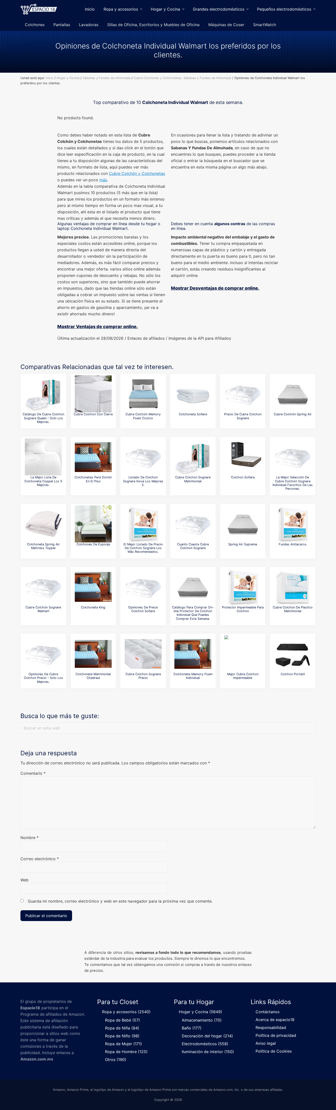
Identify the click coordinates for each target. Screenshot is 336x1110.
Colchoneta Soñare (193, 414)
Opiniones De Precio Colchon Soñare (143, 609)
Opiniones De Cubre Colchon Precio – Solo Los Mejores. (43, 678)
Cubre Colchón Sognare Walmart (43, 609)
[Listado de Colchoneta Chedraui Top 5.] (93, 653)
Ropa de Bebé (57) (122, 1020)
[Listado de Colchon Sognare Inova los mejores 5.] (143, 456)
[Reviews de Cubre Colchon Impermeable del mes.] (242, 653)
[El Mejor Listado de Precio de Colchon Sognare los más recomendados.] (143, 523)
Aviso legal (266, 1043)
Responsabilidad (271, 1027)
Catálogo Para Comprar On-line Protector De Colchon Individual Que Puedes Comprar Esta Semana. (193, 613)
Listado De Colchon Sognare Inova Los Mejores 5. (143, 481)
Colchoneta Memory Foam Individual (193, 676)
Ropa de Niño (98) (122, 1035)
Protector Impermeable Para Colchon (243, 609)
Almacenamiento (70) (202, 1020)
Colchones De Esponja (93, 544)
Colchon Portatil (293, 674)
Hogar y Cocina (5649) (200, 1011)
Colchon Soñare (243, 477)
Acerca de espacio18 (275, 1019)
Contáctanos (267, 1011)
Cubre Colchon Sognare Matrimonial (193, 479)
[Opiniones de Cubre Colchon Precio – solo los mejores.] (43, 653)
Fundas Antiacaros (292, 544)
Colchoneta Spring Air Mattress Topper (43, 546)
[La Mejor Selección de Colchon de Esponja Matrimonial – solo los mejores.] (93, 523)
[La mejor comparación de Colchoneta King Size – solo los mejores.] (93, 587)
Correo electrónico (39, 858)
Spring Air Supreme (242, 544)
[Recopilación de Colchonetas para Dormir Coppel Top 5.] (93, 456)
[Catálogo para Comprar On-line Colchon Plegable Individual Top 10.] (292, 653)
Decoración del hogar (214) (207, 1035)
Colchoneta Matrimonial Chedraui (93, 676)
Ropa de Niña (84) (122, 1028)
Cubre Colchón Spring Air (293, 414)
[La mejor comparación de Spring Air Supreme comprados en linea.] (242, 523)
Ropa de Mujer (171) (123, 1043)
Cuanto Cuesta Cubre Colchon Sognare (193, 546)
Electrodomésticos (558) (205, 1043)
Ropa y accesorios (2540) (126, 1011)
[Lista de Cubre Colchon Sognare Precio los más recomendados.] (143, 653)
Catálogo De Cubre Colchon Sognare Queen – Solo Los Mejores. (43, 418)
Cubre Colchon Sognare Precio (143, 676)
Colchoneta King (93, 607)
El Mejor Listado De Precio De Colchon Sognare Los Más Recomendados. (143, 548)
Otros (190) (115, 1059)
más (103, 179)
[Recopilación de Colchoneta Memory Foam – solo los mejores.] (192, 653)
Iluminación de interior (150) (208, 1051)
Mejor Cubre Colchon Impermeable (243, 676)
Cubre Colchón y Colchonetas (137, 173)
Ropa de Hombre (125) (126, 1051)
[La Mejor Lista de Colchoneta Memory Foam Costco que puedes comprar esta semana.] (143, 393)
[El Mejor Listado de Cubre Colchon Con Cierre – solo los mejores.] (93, 393)
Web (24, 879)
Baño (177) (191, 1028)
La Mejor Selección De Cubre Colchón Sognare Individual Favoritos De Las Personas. (293, 482)
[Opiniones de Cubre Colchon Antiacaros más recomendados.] (292, 523)
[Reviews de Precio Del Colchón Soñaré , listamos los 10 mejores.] (242, 456)
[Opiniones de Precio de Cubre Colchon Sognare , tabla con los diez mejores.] (242, 393)
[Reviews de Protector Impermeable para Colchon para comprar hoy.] (242, 587)
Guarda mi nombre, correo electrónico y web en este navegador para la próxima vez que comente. (120, 901)
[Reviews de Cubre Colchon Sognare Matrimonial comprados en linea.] (192, 456)
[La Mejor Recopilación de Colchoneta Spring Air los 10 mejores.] (43, 523)
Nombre (29, 837)
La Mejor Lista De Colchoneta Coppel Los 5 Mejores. (43, 481)
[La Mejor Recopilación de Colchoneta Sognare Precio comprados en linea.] (192, 393)
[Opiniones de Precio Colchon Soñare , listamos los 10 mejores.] (143, 587)
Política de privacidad (276, 1035)
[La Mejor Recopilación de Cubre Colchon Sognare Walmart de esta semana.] (43, 587)
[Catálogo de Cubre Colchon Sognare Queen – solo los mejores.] (43, 393)
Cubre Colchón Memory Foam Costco (143, 416)
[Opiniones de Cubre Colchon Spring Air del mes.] (292, 393)
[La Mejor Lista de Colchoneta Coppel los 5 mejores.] (43, 456)
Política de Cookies (274, 1051)
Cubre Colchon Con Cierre (93, 414)
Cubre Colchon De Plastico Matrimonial (293, 609)
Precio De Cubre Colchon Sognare (242, 416)
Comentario (33, 773)
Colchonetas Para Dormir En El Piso (93, 479)
